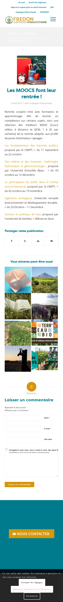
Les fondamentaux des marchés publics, (31, 145)
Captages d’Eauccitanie (26, 12)
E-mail (47, 428)
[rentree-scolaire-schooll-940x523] (31, 70)
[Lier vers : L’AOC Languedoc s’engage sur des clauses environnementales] (45, 280)
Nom (47, 417)
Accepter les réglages (32, 582)
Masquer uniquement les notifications (32, 589)
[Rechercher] (44, 19)
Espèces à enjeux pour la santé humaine (29, 7)
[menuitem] (22, 2)
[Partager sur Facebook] (11, 241)
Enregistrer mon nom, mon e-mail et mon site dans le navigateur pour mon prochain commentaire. (33, 451)
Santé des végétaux (37, 2)
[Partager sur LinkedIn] (38, 241)
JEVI (52, 7)
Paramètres (32, 596)
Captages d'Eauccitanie (41, 103)
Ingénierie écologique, (19, 198)
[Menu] (53, 19)
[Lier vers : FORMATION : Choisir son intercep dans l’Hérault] (45, 359)
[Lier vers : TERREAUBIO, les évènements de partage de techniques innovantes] (45, 332)
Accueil (21, 2)
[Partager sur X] (25, 241)
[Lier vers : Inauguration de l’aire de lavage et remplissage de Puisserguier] (45, 306)
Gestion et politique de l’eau (23, 214)
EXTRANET (44, 12)
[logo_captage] (26, 19)
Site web (48, 439)
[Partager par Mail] (51, 241)
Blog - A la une (22, 33)
